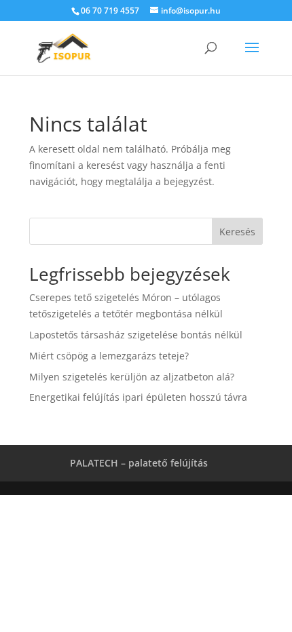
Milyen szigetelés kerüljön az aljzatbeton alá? (131, 376)
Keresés (237, 231)
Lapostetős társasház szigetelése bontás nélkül (135, 334)
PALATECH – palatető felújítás (139, 462)
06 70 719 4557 (110, 10)
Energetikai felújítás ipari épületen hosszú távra (138, 397)
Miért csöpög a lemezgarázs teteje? (109, 355)
